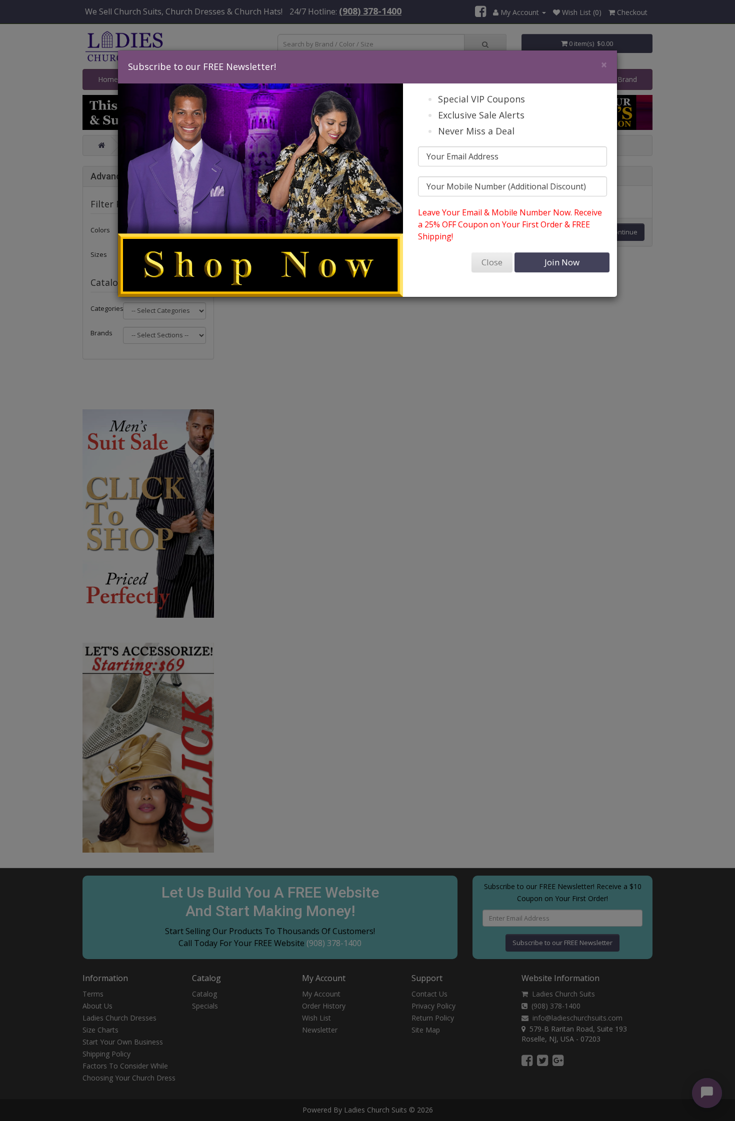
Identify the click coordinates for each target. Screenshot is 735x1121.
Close (492, 262)
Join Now (562, 262)
